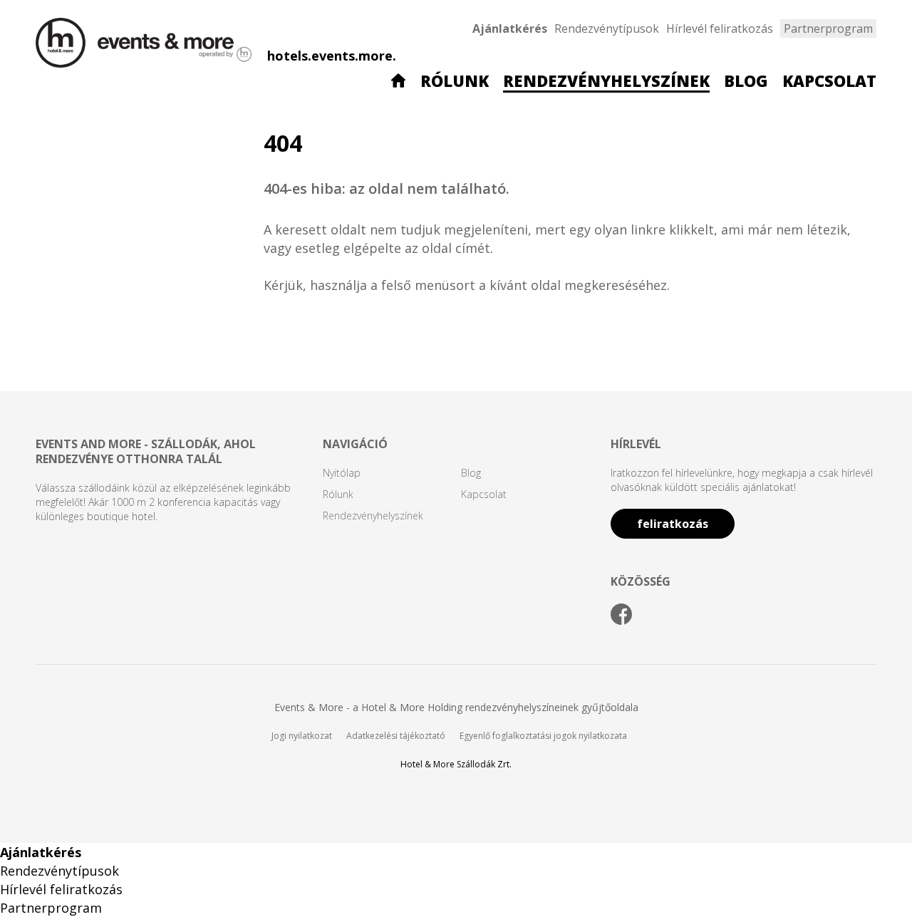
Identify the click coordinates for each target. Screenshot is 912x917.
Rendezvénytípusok (606, 28)
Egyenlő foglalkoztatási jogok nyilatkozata (543, 736)
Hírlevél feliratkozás (719, 28)
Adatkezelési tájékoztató (395, 736)
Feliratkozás (672, 524)
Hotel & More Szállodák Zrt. (456, 764)
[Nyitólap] (398, 82)
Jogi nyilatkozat (301, 736)
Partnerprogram (828, 28)
